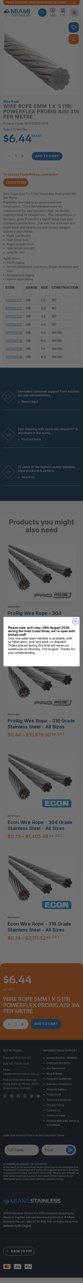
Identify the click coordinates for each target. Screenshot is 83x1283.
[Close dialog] (75, 621)
